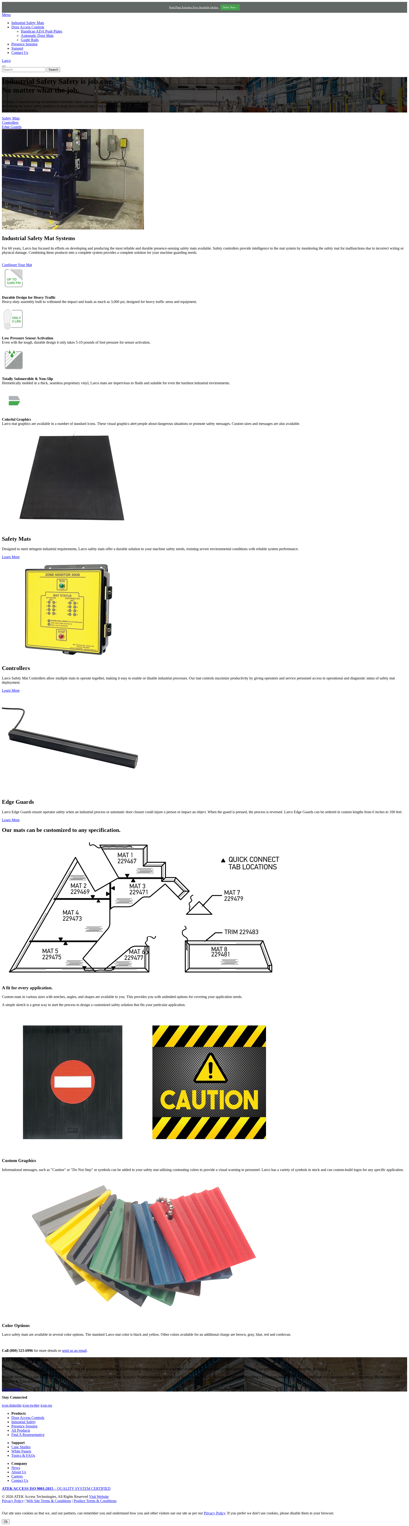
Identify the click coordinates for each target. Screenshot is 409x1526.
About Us (18, 1472)
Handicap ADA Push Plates (41, 31)
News (15, 1468)
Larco (6, 61)
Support (17, 48)
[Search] (4, 66)
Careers (17, 1476)
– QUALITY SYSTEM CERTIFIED (56, 1489)
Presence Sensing (24, 44)
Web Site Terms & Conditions (48, 1501)
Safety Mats (11, 118)
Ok (6, 1521)
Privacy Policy (13, 1501)
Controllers (10, 123)
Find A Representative (27, 1435)
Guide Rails (30, 40)
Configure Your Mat (17, 265)
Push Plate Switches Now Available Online (203, 7)
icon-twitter (31, 1405)
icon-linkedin (12, 1405)
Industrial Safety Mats (27, 23)
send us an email (74, 1351)
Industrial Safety (23, 1422)
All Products (20, 1430)
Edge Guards (12, 127)
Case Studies (11, 1389)
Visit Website (99, 1497)
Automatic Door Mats (37, 36)
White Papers (21, 1451)
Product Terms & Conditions (95, 1501)
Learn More (11, 557)
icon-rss (46, 1405)
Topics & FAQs (23, 1455)
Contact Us (19, 53)
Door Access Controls (27, 27)
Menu (6, 15)
